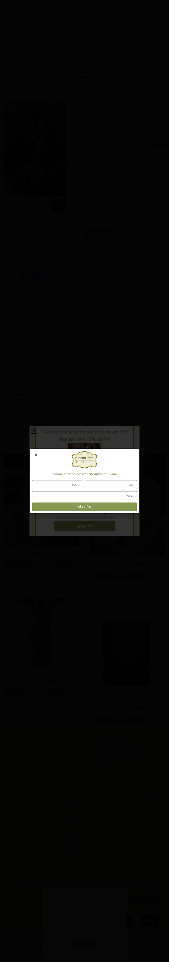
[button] (36, 454)
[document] (84, 481)
